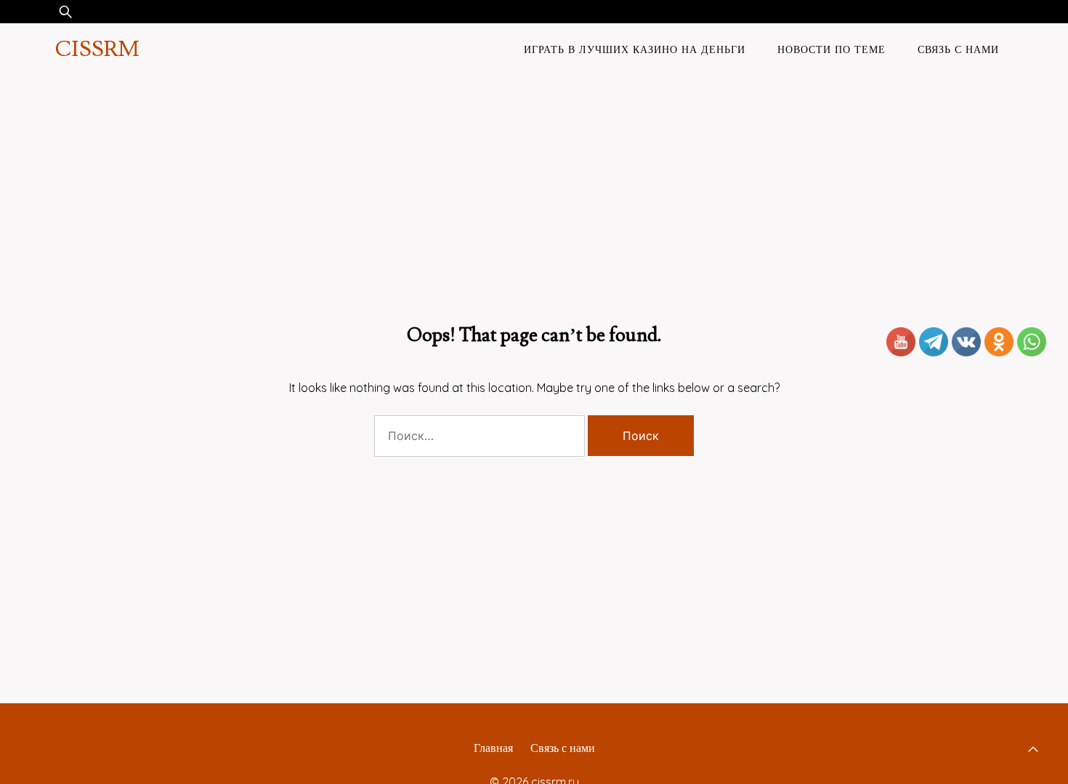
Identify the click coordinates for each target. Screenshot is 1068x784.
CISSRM (96, 49)
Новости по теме (831, 49)
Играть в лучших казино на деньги (634, 49)
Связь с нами (958, 49)
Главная (493, 747)
